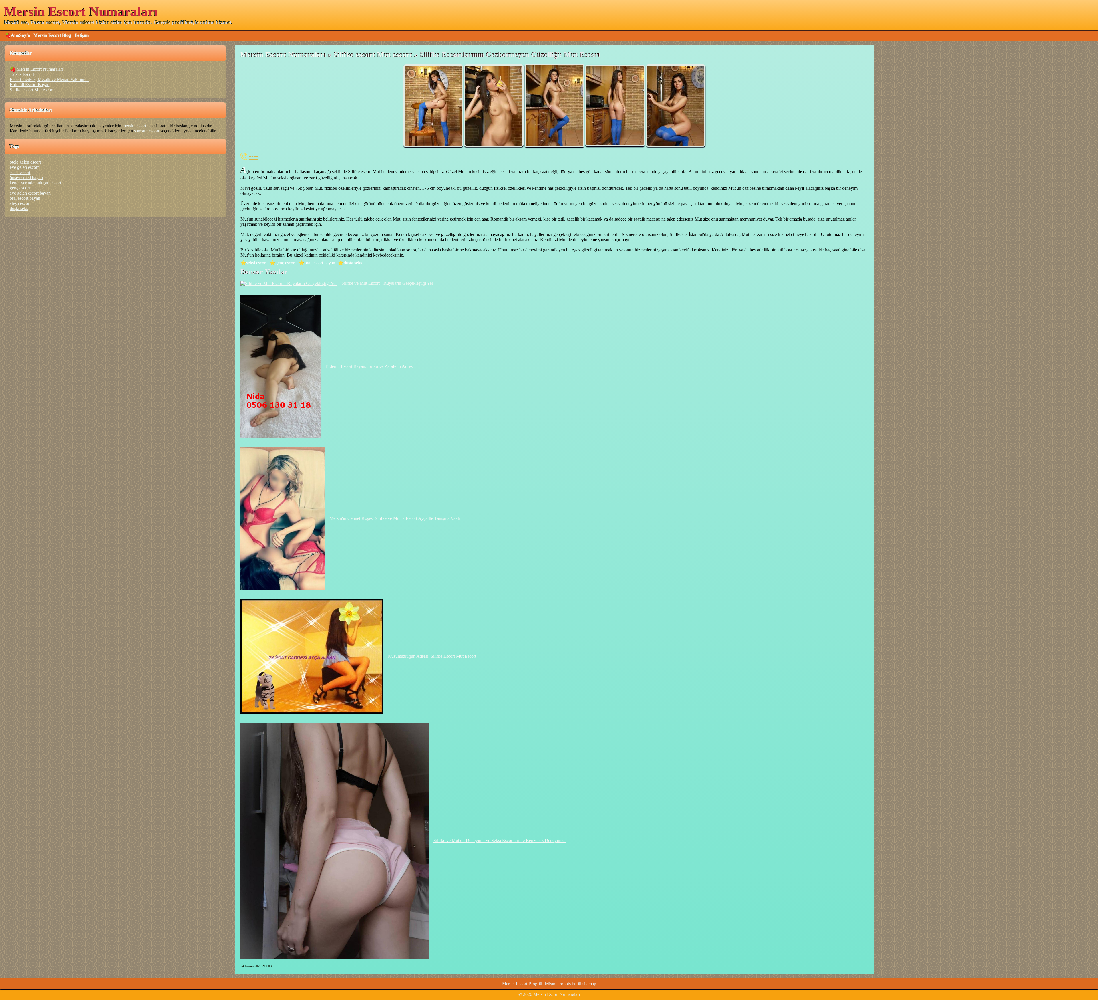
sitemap (589, 983)
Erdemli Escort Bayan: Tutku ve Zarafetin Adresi (369, 366)
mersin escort (134, 125)
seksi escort (256, 262)
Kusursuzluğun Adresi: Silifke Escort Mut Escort (432, 656)
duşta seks (353, 262)
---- (253, 156)
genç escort (285, 262)
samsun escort (146, 130)
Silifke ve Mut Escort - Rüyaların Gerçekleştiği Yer (387, 283)
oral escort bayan (320, 262)
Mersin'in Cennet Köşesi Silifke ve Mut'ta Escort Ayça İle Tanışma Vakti (394, 518)
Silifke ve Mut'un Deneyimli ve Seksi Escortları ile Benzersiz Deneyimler (499, 840)
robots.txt (568, 983)
